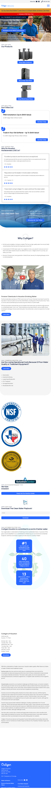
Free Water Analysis (23, 783)
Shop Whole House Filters (25, 99)
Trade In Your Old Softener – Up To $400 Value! (21, 133)
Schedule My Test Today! (35, 220)
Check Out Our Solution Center (25, 493)
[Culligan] (7, 6)
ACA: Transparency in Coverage (8, 776)
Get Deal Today (41, 122)
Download (25, 518)
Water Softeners (5, 780)
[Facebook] (39, 1)
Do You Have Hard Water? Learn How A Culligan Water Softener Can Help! (25, 10)
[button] (33, 1)
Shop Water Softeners (25, 62)
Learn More (6, 314)
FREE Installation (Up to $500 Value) (17, 115)
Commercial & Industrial (23, 786)
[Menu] (48, 5)
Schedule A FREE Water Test (26, 14)
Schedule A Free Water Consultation (13, 30)
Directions (6, 655)
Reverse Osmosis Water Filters (7, 784)
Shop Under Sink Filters (25, 80)
